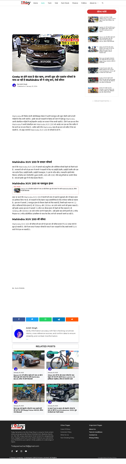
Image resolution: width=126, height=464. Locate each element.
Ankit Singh (23, 84)
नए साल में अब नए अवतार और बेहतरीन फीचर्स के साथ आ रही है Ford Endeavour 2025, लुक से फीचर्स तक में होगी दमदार (62, 410)
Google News (102, 457)
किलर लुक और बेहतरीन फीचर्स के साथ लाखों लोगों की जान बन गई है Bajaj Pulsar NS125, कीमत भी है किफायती (28, 410)
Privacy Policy (112, 457)
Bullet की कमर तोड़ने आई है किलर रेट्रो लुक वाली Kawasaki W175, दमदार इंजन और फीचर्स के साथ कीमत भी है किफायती (107, 80)
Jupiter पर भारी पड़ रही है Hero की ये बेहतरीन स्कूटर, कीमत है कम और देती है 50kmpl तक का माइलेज (107, 29)
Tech (49, 3)
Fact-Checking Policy (67, 438)
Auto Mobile (19, 288)
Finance (75, 3)
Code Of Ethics (65, 429)
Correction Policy (66, 432)
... (27, 338)
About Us (93, 3)
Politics (84, 3)
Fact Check (65, 3)
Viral (56, 3)
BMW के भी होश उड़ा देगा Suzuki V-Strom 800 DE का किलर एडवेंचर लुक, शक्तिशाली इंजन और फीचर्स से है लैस (106, 90)
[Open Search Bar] (102, 3)
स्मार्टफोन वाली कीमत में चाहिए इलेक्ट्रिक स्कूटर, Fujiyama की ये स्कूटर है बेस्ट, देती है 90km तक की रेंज (107, 19)
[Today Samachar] (26, 3)
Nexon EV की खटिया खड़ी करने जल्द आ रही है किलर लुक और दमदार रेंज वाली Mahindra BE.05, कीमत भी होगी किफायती (49, 189)
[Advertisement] (45, 21)
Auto (43, 3)
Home (35, 3)
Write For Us (65, 435)
